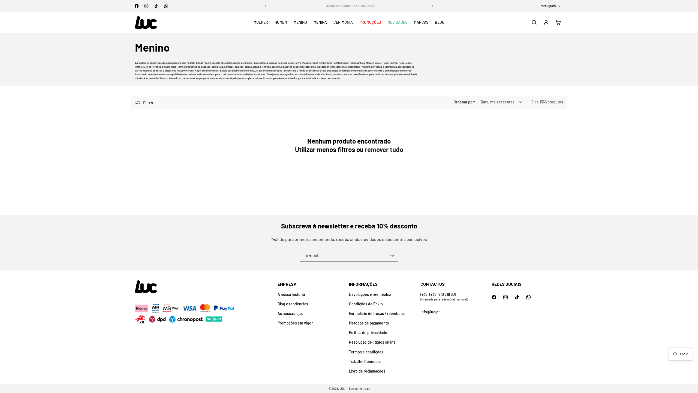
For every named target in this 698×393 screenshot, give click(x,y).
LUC (342, 388)
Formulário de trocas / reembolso (377, 313)
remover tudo (384, 149)
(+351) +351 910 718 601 (438, 294)
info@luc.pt (430, 311)
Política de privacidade (368, 332)
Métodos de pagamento (369, 323)
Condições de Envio (366, 304)
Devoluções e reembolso (370, 294)
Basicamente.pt (359, 388)
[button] (260, 22)
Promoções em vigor (295, 323)
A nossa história (291, 294)
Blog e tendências (293, 304)
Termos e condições (366, 352)
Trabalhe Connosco (365, 361)
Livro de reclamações (367, 371)
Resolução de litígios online (372, 342)
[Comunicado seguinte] (433, 6)
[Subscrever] (392, 255)
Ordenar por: (464, 102)
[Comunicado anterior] (265, 6)
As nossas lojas (290, 313)
